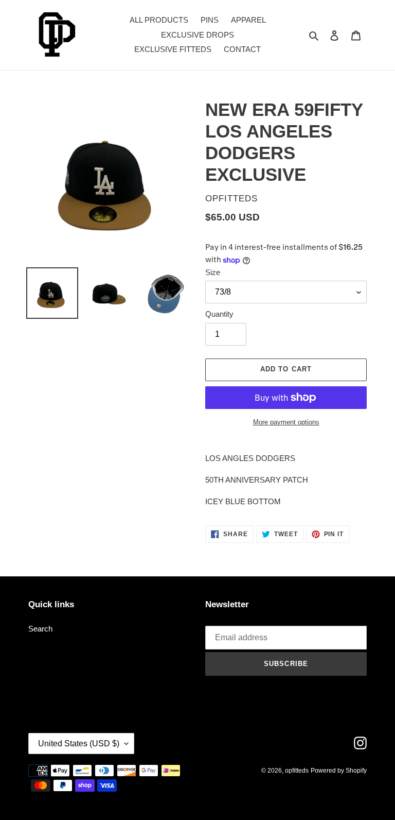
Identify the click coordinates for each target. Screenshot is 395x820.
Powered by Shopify (339, 770)
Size (212, 272)
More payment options (286, 422)
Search (40, 628)
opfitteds (297, 770)
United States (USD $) (78, 743)
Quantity (219, 314)
